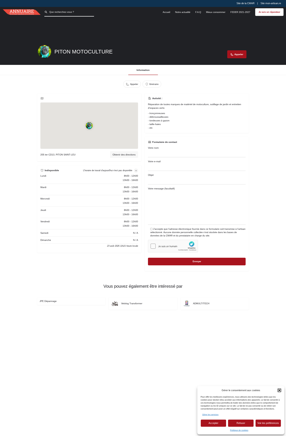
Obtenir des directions (124, 154)
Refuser (241, 423)
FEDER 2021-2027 (240, 12)
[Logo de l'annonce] (44, 51)
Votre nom (153, 147)
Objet (151, 175)
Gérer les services (210, 414)
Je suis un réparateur (269, 12)
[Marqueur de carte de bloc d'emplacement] (89, 125)
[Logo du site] (22, 11)
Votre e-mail (154, 161)
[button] (279, 390)
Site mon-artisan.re (271, 3)
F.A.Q (198, 12)
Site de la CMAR (246, 3)
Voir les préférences (268, 423)
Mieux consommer (215, 12)
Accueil (166, 12)
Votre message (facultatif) (161, 188)
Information (143, 70)
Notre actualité (182, 12)
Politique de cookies (239, 430)
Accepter (213, 423)
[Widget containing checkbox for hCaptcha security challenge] (173, 246)
